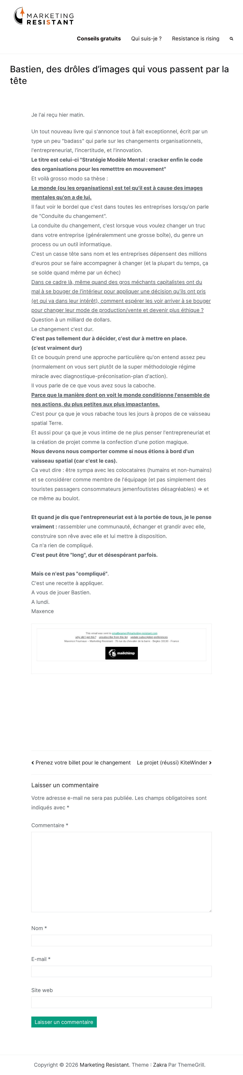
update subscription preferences (149, 637)
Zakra (160, 1065)
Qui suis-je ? (146, 38)
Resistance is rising (195, 38)
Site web (42, 990)
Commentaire (49, 825)
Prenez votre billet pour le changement (83, 762)
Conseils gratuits (99, 38)
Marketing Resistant (104, 1065)
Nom (39, 928)
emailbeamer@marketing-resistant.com (134, 633)
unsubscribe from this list (113, 637)
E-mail (41, 959)
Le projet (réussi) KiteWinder (172, 762)
